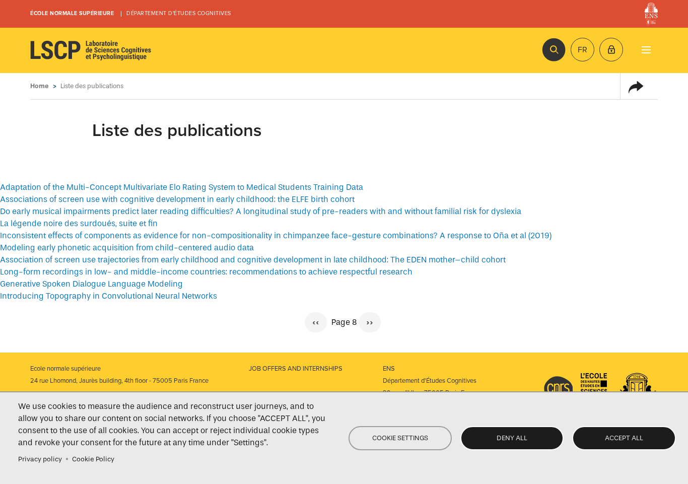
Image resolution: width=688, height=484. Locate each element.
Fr (582, 50)
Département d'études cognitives (178, 13)
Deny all (512, 438)
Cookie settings (400, 438)
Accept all (624, 438)
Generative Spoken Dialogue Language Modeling (91, 284)
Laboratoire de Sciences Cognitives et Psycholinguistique (90, 50)
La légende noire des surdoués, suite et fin (79, 223)
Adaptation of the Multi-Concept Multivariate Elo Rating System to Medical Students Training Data (181, 187)
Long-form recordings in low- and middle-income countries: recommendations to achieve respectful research (206, 271)
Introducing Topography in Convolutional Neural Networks (108, 296)
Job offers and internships (295, 369)
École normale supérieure (72, 13)
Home (39, 86)
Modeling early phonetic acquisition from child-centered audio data (127, 247)
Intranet (611, 49)
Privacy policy (40, 459)
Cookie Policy (93, 459)
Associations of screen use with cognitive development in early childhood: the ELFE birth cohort (177, 199)
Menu (646, 49)
